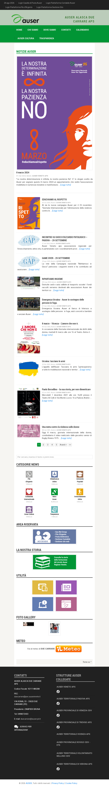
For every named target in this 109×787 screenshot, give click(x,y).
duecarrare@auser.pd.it (31, 719)
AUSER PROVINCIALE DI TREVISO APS (74, 722)
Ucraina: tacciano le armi (53, 361)
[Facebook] (58, 692)
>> (70, 445)
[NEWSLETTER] (66, 587)
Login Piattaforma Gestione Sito (49, 7)
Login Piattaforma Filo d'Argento (18, 7)
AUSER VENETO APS (66, 687)
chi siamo (33, 29)
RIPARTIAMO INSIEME (52, 278)
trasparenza (46, 38)
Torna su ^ (87, 662)
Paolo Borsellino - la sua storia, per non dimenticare (66, 389)
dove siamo (49, 29)
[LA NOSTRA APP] (43, 587)
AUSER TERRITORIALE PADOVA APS (73, 699)
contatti (66, 29)
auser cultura (26, 38)
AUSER (29, 783)
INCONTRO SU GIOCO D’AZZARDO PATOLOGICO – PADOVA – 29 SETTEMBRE (64, 238)
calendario (82, 29)
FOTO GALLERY (25, 617)
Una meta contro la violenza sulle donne (60, 426)
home (19, 29)
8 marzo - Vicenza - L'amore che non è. (60, 323)
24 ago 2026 (9, 3)
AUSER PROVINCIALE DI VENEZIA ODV (74, 710)
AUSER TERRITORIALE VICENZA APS (73, 734)
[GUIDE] (43, 604)
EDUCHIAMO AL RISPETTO (54, 199)
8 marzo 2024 (22, 172)
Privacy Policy (58, 783)
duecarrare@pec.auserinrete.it (27, 696)
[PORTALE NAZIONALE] (66, 604)
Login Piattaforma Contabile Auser (60, 3)
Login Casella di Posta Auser (30, 3)
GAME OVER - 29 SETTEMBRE (56, 258)
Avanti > (63, 445)
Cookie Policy (71, 783)
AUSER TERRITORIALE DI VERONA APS (74, 764)
